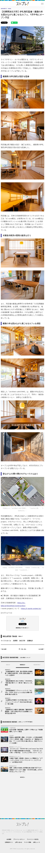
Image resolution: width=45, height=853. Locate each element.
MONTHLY (37, 665)
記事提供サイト (9, 842)
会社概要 (9, 839)
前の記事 (3, 649)
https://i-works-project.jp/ (31, 608)
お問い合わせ (18, 842)
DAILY (8, 665)
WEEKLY (22, 665)
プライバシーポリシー (19, 839)
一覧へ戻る (23, 649)
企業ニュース (36, 842)
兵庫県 (15, 640)
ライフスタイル (6, 640)
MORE (22, 777)
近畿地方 (30, 640)
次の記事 (41, 649)
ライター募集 (27, 842)
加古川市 (22, 640)
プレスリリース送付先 (33, 839)
